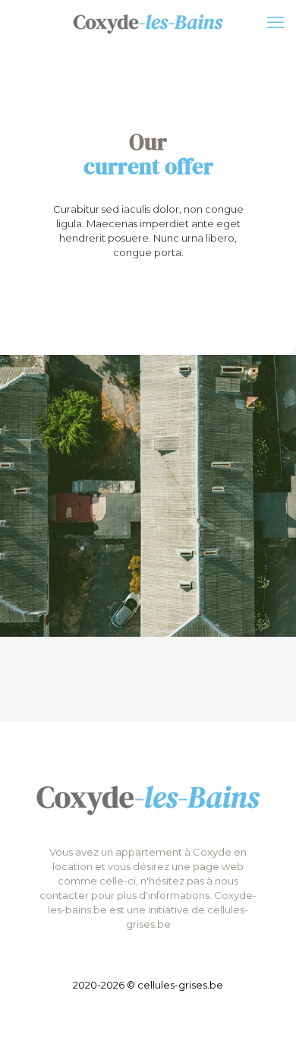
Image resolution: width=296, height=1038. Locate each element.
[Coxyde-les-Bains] (148, 23)
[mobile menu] (275, 23)
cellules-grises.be (180, 985)
